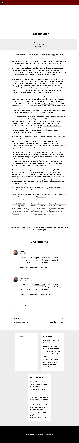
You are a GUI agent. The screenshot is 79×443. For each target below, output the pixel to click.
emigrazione (49, 227)
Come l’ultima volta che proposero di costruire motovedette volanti (50, 365)
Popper (51, 434)
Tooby (22, 252)
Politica (19, 227)
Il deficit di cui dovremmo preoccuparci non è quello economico (39, 384)
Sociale (24, 227)
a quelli (54, 181)
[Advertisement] (39, 16)
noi (59, 172)
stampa (29, 170)
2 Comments (37, 46)
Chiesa (24, 170)
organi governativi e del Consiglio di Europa (48, 170)
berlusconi (41, 227)
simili (50, 181)
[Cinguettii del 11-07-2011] (21, 209)
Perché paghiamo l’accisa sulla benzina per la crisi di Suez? (38, 415)
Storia (29, 227)
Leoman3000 (38, 42)
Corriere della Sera (47, 103)
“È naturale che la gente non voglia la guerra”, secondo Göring (51, 354)
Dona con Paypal (41, 196)
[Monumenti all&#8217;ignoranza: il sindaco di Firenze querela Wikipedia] (40, 210)
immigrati (43, 230)
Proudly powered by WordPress (35, 434)
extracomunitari (58, 227)
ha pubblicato (39, 258)
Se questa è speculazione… (51, 359)
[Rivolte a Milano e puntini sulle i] (58, 209)
